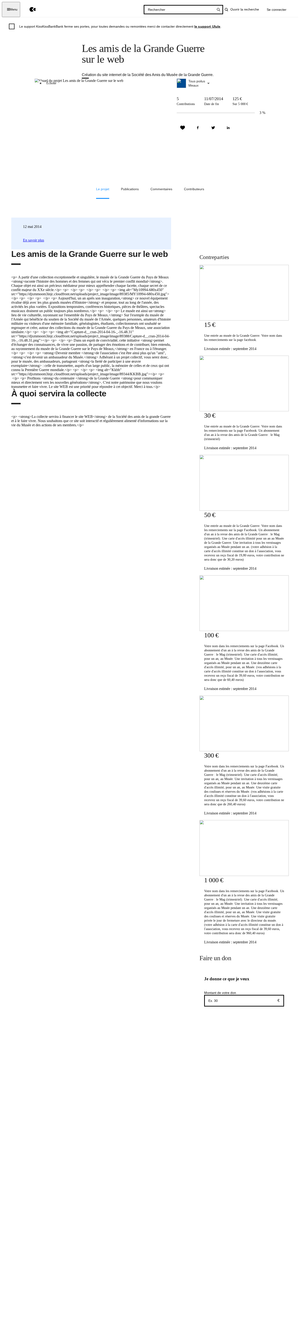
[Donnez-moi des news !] (182, 128)
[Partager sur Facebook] (198, 128)
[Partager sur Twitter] (213, 128)
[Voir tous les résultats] (218, 9)
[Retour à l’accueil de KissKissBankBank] (29, 9)
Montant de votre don (220, 993)
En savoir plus (33, 240)
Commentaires (161, 189)
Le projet (102, 189)
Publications (130, 189)
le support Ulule (207, 26)
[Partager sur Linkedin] (228, 128)
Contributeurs (194, 189)
